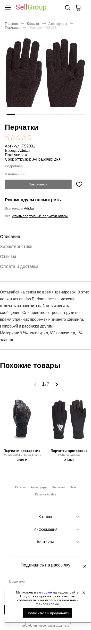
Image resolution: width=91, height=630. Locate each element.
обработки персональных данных (45, 625)
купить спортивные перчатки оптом (40, 216)
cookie (47, 592)
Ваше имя (17, 581)
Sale (73, 487)
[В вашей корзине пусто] (78, 8)
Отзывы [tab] (8, 256)
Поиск (67, 7)
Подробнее (14, 166)
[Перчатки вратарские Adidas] (69, 423)
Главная (11, 24)
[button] (35, 384)
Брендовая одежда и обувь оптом (31, 8)
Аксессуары (57, 24)
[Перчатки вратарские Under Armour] (22, 423)
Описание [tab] (10, 236)
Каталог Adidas (45, 494)
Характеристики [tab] (16, 246)
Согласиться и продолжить (47, 613)
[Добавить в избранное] (79, 184)
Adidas (24, 150)
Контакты (45, 542)
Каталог (33, 24)
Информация (45, 529)
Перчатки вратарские (21, 450)
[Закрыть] (83, 592)
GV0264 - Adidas (69, 455)
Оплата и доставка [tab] (19, 266)
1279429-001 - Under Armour (21, 455)
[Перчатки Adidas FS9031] (45, 79)
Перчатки (12, 27)
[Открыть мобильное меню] (8, 8)
